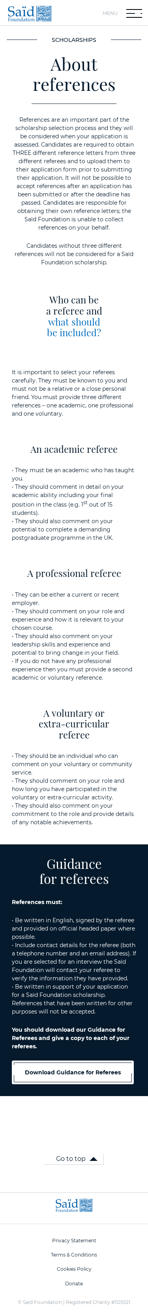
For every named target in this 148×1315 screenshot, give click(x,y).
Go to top (71, 1158)
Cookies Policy (74, 1269)
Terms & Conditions (74, 1255)
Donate (74, 1284)
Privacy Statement (74, 1240)
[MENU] (134, 13)
